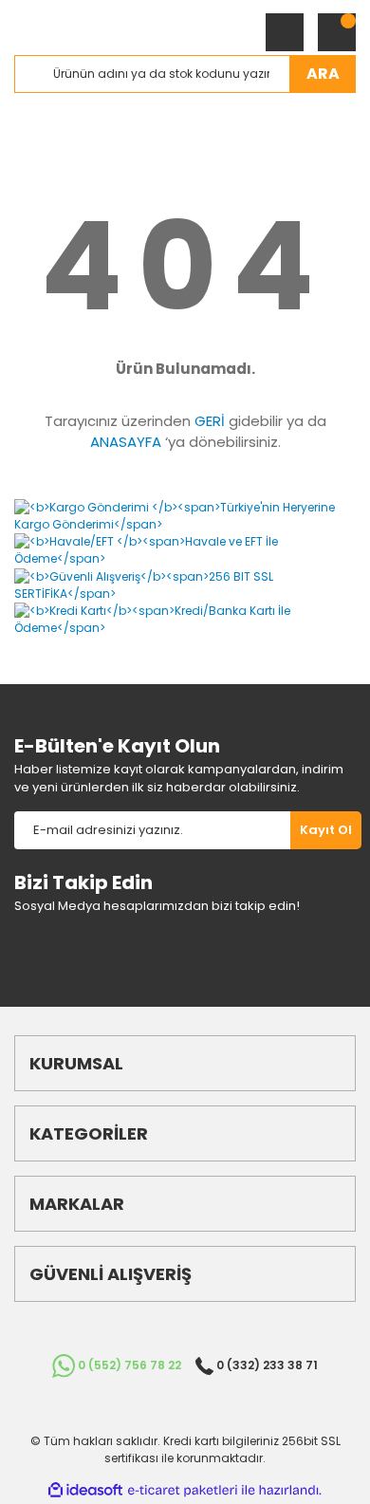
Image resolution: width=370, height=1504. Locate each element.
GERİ (209, 421)
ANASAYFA (125, 442)
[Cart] (337, 32)
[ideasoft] (85, 1490)
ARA (323, 73)
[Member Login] (285, 32)
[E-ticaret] (182, 1490)
